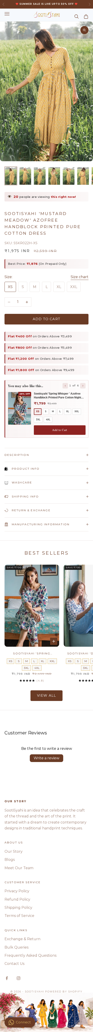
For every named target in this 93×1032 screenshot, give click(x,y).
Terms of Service (19, 916)
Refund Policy (17, 899)
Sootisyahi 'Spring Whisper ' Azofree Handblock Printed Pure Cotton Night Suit (32, 654)
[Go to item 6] (83, 176)
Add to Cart (59, 430)
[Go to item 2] (25, 176)
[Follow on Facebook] (7, 978)
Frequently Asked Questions (30, 955)
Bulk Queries (16, 947)
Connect (23, 1022)
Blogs (10, 859)
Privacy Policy (17, 891)
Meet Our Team (19, 868)
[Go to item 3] (39, 176)
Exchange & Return (22, 939)
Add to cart (46, 319)
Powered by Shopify (63, 991)
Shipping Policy (18, 907)
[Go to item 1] (11, 176)
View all (46, 695)
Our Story (14, 851)
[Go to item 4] (54, 176)
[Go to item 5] (68, 176)
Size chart (79, 277)
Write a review (46, 758)
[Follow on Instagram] (18, 978)
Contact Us (14, 963)
